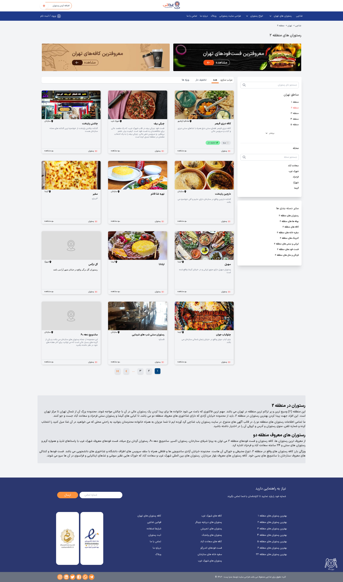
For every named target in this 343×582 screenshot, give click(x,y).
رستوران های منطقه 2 (289, 216)
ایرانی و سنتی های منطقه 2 (286, 244)
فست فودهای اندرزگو (211, 548)
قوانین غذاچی (154, 522)
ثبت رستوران (154, 535)
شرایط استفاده (154, 529)
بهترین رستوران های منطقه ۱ (272, 516)
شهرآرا (296, 182)
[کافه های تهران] (106, 58)
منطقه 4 (294, 119)
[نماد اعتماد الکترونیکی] (91, 538)
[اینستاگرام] (60, 577)
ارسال (67, 495)
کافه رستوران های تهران (149, 516)
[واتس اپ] (85, 577)
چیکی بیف (159, 124)
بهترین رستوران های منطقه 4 (272, 535)
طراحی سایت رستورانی (230, 16)
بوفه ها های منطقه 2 (289, 221)
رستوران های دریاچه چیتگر (208, 522)
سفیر (95, 194)
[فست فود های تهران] (237, 58)
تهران (290, 25)
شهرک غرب (294, 171)
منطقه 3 (295, 113)
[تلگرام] (91, 577)
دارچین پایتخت (223, 194)
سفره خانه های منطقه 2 (288, 232)
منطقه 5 (294, 124)
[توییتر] (72, 577)
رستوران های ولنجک (212, 535)
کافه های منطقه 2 (291, 227)
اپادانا (161, 264)
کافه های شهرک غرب (211, 516)
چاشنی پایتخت (90, 124)
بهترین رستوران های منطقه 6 (272, 548)
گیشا (296, 188)
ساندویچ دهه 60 (89, 335)
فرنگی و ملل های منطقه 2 (287, 255)
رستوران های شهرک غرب (210, 561)
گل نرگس (93, 264)
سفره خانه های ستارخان (210, 554)
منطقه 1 (295, 102)
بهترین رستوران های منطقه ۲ (272, 522)
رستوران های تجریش (211, 529)
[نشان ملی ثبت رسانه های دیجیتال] (67, 538)
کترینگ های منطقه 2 (289, 238)
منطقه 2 (280, 25)
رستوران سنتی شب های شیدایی (148, 335)
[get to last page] (118, 371)
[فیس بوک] (79, 577)
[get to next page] (126, 371)
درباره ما (204, 16)
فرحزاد (296, 177)
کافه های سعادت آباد (211, 541)
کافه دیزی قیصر (223, 124)
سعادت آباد (293, 166)
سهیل (228, 264)
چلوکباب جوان (223, 335)
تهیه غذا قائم (157, 194)
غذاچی (299, 16)
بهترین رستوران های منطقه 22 (271, 554)
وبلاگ (213, 16)
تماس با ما (192, 16)
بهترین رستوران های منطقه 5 (272, 541)
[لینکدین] (66, 577)
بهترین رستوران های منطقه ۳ (272, 529)
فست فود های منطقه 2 (288, 249)
